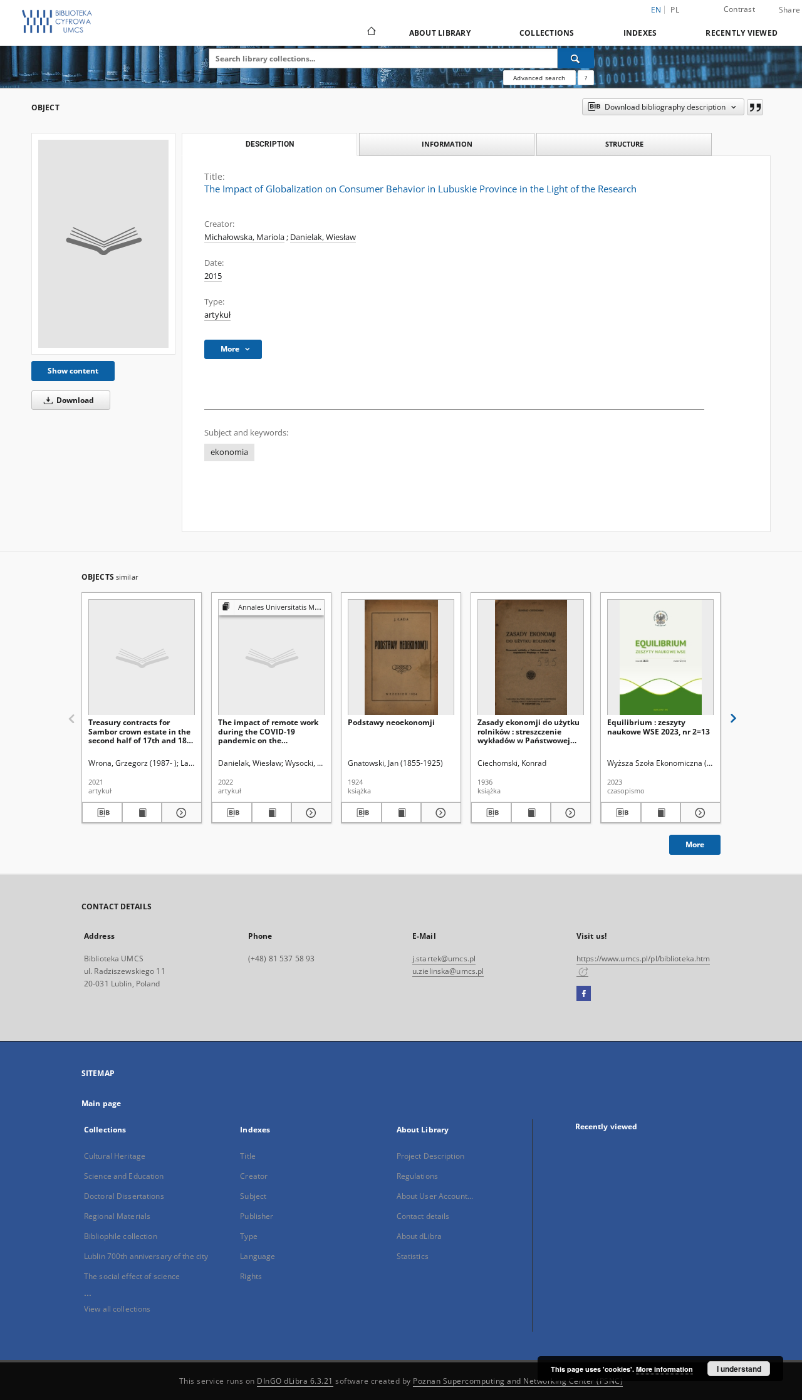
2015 (213, 276)
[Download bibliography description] (102, 813)
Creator (254, 1176)
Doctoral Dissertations (124, 1196)
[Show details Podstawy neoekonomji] (439, 813)
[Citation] (755, 107)
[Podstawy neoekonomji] (401, 658)
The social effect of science (132, 1276)
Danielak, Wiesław (323, 237)
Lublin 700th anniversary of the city (146, 1256)
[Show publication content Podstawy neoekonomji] (401, 813)
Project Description (430, 1156)
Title (248, 1156)
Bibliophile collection (120, 1236)
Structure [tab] (624, 144)
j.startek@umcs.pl (444, 958)
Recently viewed (742, 33)
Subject (253, 1196)
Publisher (256, 1216)
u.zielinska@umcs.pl (448, 971)
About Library (440, 33)
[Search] (576, 58)
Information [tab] (447, 144)
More (694, 844)
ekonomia (229, 452)
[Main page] (371, 32)
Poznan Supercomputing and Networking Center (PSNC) (518, 1381)
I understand (739, 1368)
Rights (251, 1276)
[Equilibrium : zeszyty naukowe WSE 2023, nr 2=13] (660, 658)
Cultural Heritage (114, 1156)
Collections (547, 33)
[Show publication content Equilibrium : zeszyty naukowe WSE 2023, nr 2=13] (661, 813)
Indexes (640, 33)
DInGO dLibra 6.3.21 (295, 1381)
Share (789, 10)
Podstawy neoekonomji (391, 722)
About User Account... (435, 1196)
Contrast (739, 9)
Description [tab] (270, 144)
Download (74, 400)
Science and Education (124, 1176)
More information (664, 1369)
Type (248, 1236)
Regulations (417, 1176)
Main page (101, 1103)
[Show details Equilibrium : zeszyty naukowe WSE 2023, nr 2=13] (698, 813)
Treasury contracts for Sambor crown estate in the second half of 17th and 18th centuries (141, 731)
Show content (73, 370)
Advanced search (539, 77)
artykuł (217, 315)
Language (257, 1256)
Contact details (423, 1216)
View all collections (117, 1308)
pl (674, 10)
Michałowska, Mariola (244, 237)
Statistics (413, 1256)
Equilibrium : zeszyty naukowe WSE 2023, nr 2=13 (658, 726)
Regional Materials (117, 1216)
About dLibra (419, 1236)
